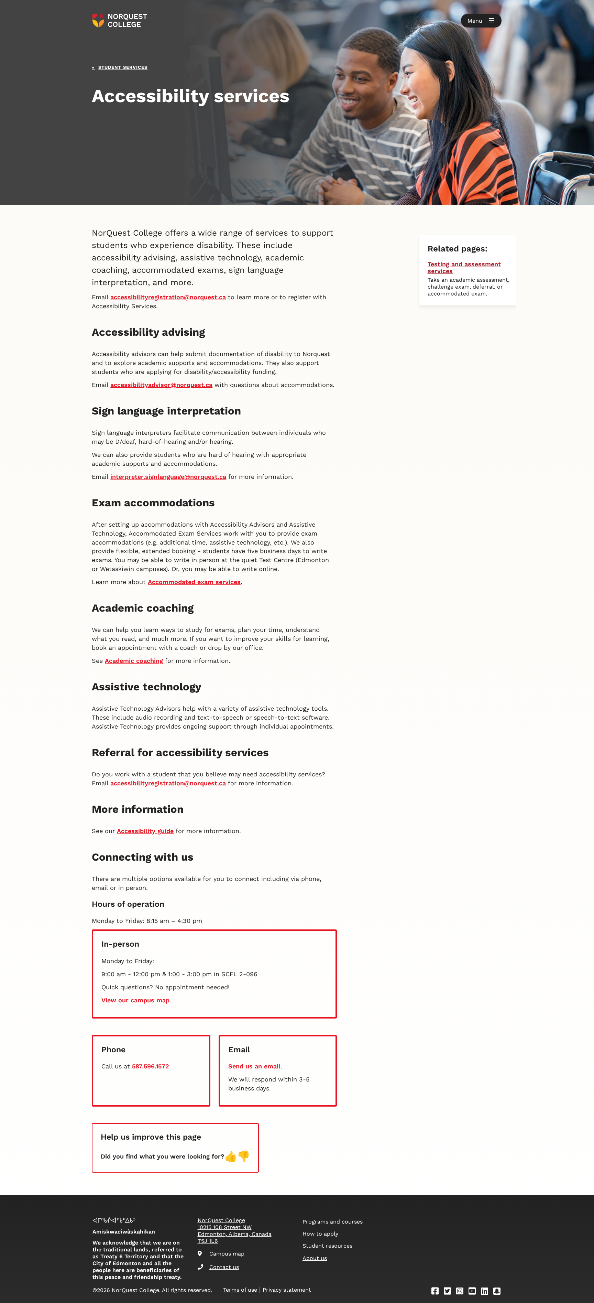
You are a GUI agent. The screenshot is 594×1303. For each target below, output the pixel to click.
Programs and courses (332, 1221)
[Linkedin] (487, 1292)
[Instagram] (462, 1292)
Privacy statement (287, 1289)
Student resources (327, 1245)
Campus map (226, 1253)
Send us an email (254, 1066)
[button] (481, 21)
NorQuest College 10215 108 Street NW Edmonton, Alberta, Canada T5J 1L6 (235, 1230)
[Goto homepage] (119, 21)
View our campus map (135, 1000)
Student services (122, 66)
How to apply (320, 1233)
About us (314, 1258)
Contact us (224, 1267)
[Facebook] (437, 1292)
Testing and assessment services (464, 267)
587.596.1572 (150, 1066)
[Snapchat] (499, 1292)
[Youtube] (474, 1292)
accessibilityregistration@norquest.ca (168, 297)
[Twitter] (449, 1292)
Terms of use (240, 1289)
